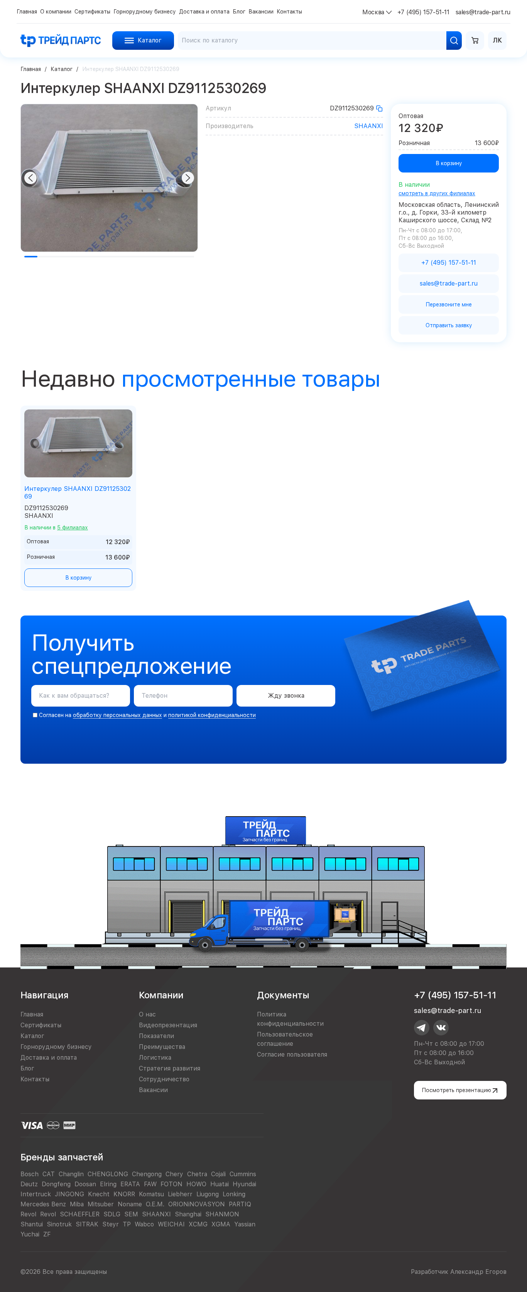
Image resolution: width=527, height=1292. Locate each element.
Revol (28, 1214)
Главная (30, 69)
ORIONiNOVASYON (196, 1204)
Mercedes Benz (43, 1204)
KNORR (124, 1194)
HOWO (196, 1184)
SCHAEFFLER (80, 1214)
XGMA (220, 1224)
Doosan (85, 1184)
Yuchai (29, 1234)
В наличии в (56, 527)
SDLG (111, 1214)
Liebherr (180, 1194)
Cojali (218, 1174)
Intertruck (35, 1194)
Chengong (147, 1174)
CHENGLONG (108, 1174)
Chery (174, 1174)
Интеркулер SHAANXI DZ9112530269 (77, 492)
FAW (150, 1184)
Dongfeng (56, 1184)
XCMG (198, 1224)
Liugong (207, 1194)
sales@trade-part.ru (447, 1010)
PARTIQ (240, 1204)
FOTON (171, 1184)
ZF (47, 1234)
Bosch (29, 1174)
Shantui (31, 1224)
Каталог (62, 69)
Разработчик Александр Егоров (459, 1271)
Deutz (29, 1184)
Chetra (197, 1174)
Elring (108, 1184)
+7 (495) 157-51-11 (455, 995)
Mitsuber (101, 1204)
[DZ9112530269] (379, 108)
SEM (131, 1214)
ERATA (130, 1184)
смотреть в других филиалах (437, 193)
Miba (77, 1204)
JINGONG (69, 1194)
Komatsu (151, 1194)
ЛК (497, 40)
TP (127, 1224)
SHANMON (222, 1214)
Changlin (71, 1174)
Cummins (243, 1174)
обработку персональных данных (117, 715)
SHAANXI (368, 126)
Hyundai (244, 1184)
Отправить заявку (449, 325)
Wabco (144, 1224)
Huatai (219, 1184)
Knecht (99, 1194)
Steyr (110, 1224)
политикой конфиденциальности (212, 715)
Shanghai (188, 1214)
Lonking (234, 1194)
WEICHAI (171, 1224)
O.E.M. (155, 1204)
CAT (48, 1174)
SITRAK (87, 1224)
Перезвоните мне (449, 304)
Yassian (244, 1224)
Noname (130, 1204)
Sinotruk (59, 1224)
